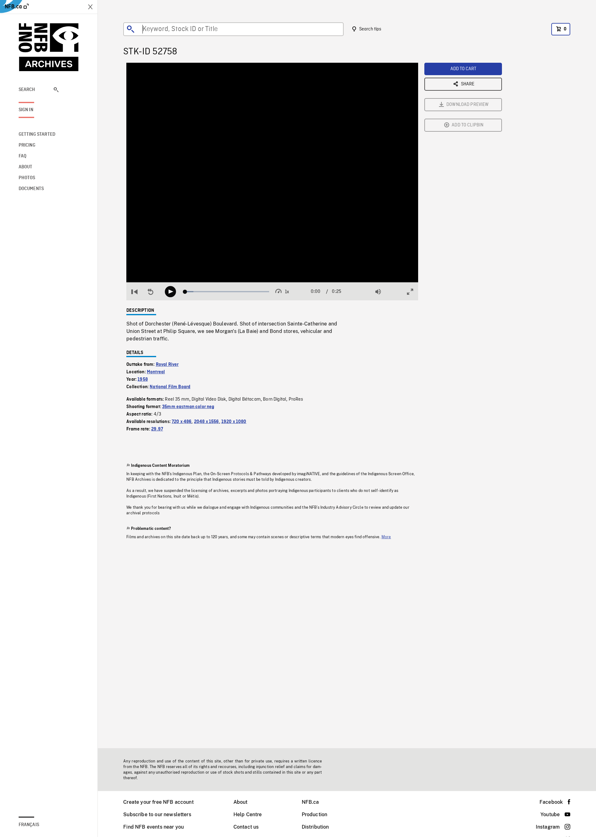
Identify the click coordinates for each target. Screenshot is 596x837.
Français (29, 824)
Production (314, 814)
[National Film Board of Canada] (49, 47)
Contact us (246, 827)
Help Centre (247, 814)
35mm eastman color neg (188, 406)
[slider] (227, 291)
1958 (143, 379)
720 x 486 (182, 421)
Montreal (156, 372)
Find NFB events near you (153, 827)
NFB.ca (310, 802)
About (240, 802)
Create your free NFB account (158, 802)
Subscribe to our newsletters (157, 814)
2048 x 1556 (206, 421)
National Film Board (170, 386)
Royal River (167, 364)
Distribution (315, 827)
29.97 (157, 429)
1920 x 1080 (233, 421)
